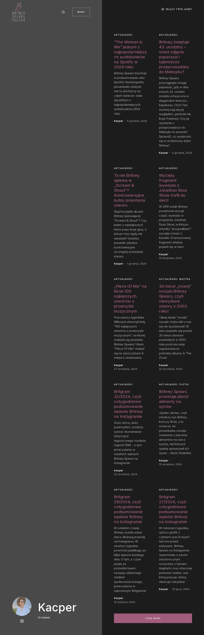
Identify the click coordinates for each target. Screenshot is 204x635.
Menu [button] (81, 12)
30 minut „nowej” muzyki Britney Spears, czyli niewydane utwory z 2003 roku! (175, 299)
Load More (153, 618)
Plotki (184, 384)
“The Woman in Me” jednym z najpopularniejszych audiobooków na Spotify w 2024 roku (130, 54)
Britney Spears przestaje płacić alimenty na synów (174, 399)
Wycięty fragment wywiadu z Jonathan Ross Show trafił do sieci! (173, 188)
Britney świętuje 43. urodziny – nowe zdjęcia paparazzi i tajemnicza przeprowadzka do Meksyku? (174, 57)
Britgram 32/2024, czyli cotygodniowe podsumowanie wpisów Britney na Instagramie (128, 404)
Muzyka (184, 279)
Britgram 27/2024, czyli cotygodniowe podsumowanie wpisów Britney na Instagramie (173, 509)
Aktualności (123, 35)
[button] (64, 12)
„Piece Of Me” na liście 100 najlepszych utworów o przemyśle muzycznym (130, 299)
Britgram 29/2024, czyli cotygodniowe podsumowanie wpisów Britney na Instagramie (128, 509)
